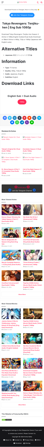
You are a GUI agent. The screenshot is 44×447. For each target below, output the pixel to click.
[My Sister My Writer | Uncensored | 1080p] (32, 209)
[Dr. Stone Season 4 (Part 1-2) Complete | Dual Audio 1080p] (11, 161)
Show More (22, 294)
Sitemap (27, 443)
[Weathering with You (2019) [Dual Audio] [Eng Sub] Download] (11, 386)
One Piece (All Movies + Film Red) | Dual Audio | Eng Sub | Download (10, 373)
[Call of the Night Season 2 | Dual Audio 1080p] (32, 161)
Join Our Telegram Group (23, 15)
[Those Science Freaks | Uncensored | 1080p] (32, 255)
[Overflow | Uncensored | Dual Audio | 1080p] (11, 275)
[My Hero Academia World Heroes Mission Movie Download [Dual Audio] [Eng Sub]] (32, 338)
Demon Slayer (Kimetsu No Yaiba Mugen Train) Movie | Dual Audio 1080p (32, 395)
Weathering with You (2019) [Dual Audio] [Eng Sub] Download (10, 395)
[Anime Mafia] (22, 2)
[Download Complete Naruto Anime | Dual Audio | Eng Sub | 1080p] (32, 363)
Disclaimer (18, 443)
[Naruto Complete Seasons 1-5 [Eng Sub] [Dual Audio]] (11, 255)
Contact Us (18, 440)
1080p (22, 102)
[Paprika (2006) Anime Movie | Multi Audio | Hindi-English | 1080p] (32, 275)
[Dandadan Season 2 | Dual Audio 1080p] (32, 141)
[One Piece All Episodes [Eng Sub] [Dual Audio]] (32, 232)
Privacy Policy (28, 440)
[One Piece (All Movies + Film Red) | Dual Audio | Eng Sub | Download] (11, 363)
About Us (8, 440)
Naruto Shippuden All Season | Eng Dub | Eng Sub (10, 242)
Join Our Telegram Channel (22, 189)
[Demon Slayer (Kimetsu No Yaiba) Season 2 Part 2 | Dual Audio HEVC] (11, 209)
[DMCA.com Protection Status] (7, 420)
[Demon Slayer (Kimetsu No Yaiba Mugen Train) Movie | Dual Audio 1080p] (32, 386)
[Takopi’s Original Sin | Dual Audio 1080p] (11, 141)
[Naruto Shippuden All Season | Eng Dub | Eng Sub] (11, 232)
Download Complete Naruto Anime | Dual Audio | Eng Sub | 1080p (32, 373)
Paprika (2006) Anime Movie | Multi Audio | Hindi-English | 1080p (32, 285)
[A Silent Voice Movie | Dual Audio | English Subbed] (11, 338)
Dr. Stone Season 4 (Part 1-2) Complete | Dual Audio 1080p (11, 171)
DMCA (38, 440)
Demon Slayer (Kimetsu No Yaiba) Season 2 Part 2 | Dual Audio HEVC (11, 219)
